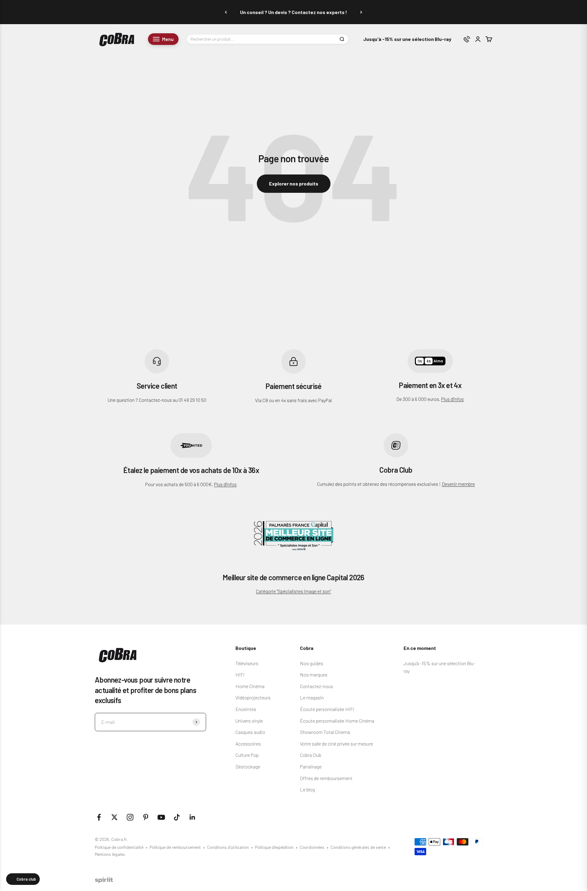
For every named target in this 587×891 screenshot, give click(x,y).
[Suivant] (361, 12)
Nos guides (311, 663)
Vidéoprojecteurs (253, 697)
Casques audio (250, 732)
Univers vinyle (249, 721)
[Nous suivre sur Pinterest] (146, 817)
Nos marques (313, 674)
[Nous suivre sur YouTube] (161, 817)
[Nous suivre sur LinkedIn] (192, 817)
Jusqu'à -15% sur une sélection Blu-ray (407, 39)
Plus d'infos (452, 399)
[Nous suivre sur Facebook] (99, 817)
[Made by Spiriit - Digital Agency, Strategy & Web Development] (104, 881)
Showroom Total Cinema (325, 732)
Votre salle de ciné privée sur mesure (336, 743)
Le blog (307, 789)
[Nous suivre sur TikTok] (177, 817)
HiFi (240, 674)
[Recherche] (342, 39)
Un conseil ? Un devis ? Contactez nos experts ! (293, 12)
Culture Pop (247, 755)
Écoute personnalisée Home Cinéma (337, 721)
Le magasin (312, 697)
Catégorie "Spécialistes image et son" (293, 591)
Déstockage (247, 766)
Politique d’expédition (274, 847)
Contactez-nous (316, 686)
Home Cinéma (249, 686)
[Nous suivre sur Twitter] (114, 817)
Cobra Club (310, 755)
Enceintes (245, 709)
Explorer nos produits (293, 183)
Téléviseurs (246, 663)
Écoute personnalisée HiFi (327, 709)
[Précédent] (226, 12)
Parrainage (311, 766)
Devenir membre (458, 484)
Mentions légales (110, 854)
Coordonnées (312, 847)
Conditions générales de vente (358, 847)
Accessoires (248, 743)
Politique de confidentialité (119, 847)
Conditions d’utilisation (228, 847)
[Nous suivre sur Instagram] (130, 817)
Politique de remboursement (175, 847)
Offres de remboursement (326, 778)
